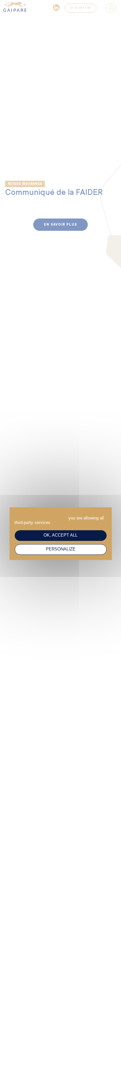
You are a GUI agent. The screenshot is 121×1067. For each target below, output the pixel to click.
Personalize (61, 549)
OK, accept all (60, 535)
